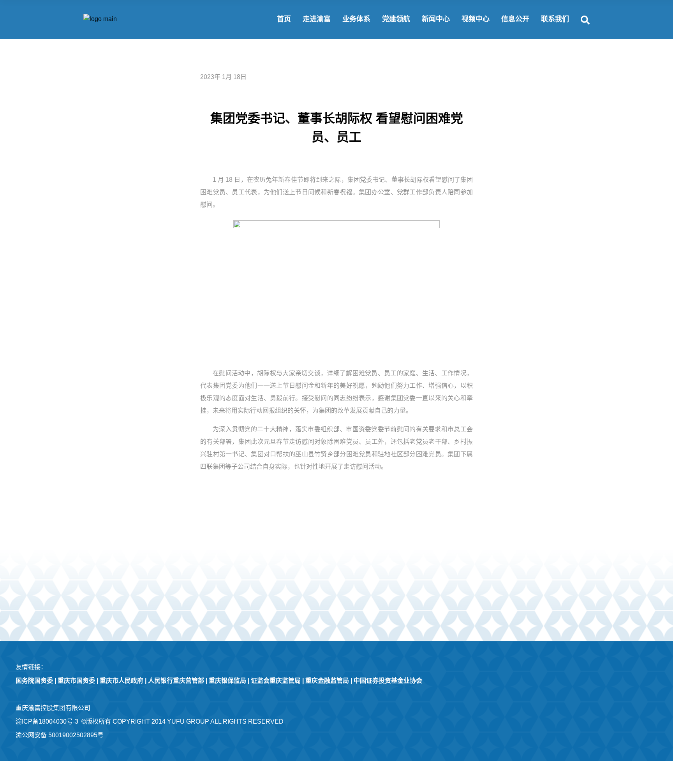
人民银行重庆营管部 (176, 680)
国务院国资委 (34, 680)
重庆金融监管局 (327, 680)
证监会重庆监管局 (276, 680)
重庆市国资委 (76, 680)
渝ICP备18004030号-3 (47, 721)
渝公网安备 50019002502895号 (60, 735)
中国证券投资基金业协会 (388, 680)
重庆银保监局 (227, 680)
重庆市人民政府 (121, 680)
